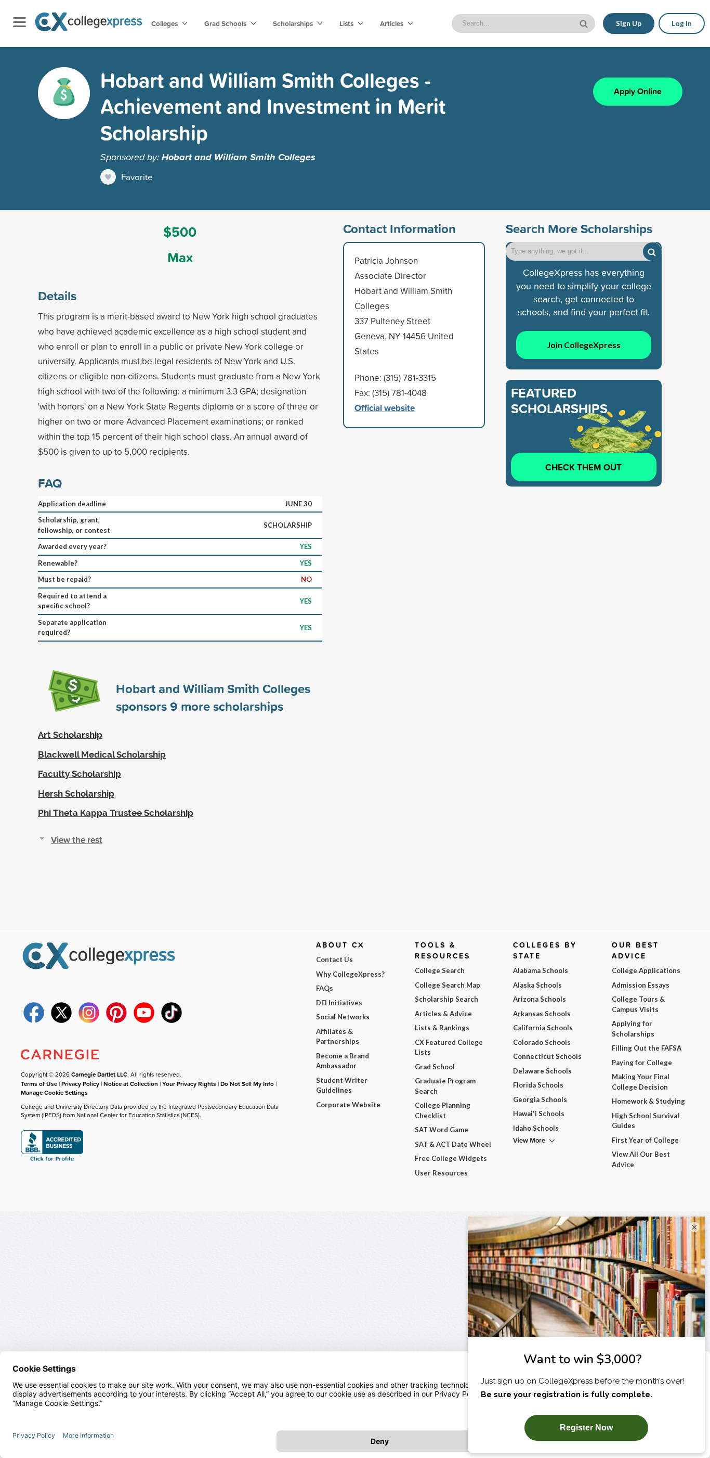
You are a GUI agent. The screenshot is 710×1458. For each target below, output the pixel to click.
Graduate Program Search (445, 1086)
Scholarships (293, 23)
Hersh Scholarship (76, 793)
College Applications (646, 970)
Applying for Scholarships (633, 1028)
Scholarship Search (446, 999)
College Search (440, 970)
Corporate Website (348, 1105)
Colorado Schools (542, 1042)
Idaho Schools (536, 1128)
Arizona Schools (539, 999)
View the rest (76, 839)
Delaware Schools (542, 1071)
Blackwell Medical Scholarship (102, 754)
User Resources (441, 1173)
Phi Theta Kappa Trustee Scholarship (115, 813)
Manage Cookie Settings (54, 1092)
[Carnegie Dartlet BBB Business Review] (52, 1160)
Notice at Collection (130, 1083)
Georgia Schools (540, 1099)
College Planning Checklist (442, 1110)
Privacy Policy (80, 1083)
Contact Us (334, 959)
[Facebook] (34, 1020)
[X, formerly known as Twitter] (61, 1020)
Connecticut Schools (547, 1056)
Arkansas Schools (542, 1013)
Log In (682, 23)
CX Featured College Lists (449, 1047)
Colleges (164, 23)
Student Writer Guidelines (341, 1085)
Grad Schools (226, 23)
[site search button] (585, 22)
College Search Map (447, 985)
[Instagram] (89, 1020)
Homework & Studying (648, 1101)
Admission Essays (640, 985)
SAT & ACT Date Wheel (453, 1144)
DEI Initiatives (339, 1003)
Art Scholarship (70, 735)
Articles (392, 23)
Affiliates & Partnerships (337, 1036)
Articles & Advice (443, 1013)
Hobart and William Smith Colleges (238, 156)
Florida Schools (538, 1085)
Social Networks (343, 1017)
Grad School (435, 1067)
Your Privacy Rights (189, 1083)
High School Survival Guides (645, 1120)
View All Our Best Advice (641, 1159)
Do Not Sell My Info (247, 1083)
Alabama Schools (540, 970)
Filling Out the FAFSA (646, 1048)
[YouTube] (144, 1020)
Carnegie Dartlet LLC (99, 1074)
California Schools (543, 1028)
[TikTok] (172, 1020)
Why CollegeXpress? (350, 974)
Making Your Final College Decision (640, 1081)
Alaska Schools (537, 985)
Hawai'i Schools (538, 1113)
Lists (347, 23)
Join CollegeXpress (584, 345)
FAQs (324, 988)
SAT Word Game (441, 1130)
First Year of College (645, 1140)
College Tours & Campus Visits (638, 1004)
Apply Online (638, 91)
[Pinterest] (116, 1020)
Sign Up (628, 23)
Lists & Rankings (442, 1028)
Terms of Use (39, 1083)
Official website (384, 407)
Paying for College (642, 1062)
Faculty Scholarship (79, 774)
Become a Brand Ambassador (342, 1061)
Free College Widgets (451, 1158)
